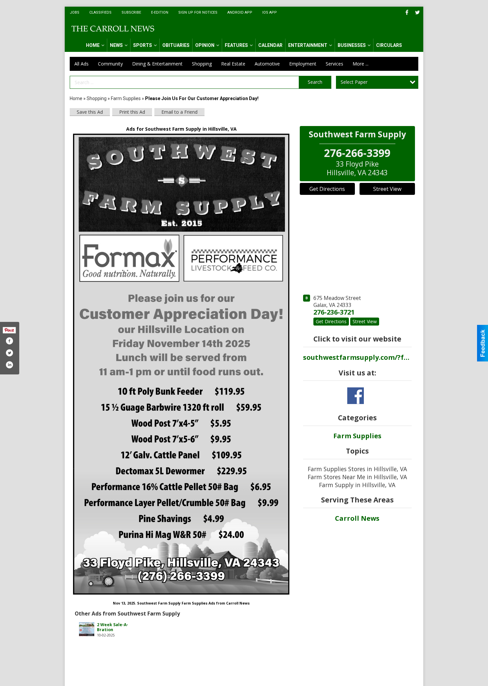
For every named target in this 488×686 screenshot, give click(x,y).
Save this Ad (90, 112)
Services (334, 64)
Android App (239, 12)
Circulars (389, 45)
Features (236, 45)
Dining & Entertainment (157, 64)
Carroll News (357, 518)
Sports (142, 45)
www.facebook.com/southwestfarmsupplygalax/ (355, 395)
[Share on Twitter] (9, 352)
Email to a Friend (179, 112)
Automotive (267, 64)
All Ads (81, 64)
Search (315, 82)
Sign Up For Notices (197, 12)
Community (110, 64)
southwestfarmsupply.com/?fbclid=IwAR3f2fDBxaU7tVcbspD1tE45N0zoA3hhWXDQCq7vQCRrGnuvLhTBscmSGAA (357, 357)
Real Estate (233, 64)
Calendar (270, 45)
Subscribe (131, 12)
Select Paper (354, 82)
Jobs (74, 12)
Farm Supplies (126, 98)
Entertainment (307, 45)
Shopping (202, 64)
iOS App (269, 12)
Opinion (204, 45)
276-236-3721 (334, 312)
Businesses (352, 45)
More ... (360, 64)
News (116, 45)
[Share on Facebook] (9, 340)
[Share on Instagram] (9, 364)
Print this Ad (132, 112)
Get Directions (327, 189)
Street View (387, 189)
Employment (302, 64)
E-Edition (159, 12)
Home (93, 45)
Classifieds (100, 12)
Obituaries (176, 45)
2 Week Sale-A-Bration (112, 627)
